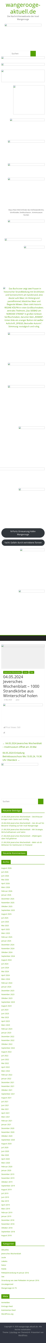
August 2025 (6, 914)
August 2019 (6, 1189)
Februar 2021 (6, 1120)
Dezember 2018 (7, 1220)
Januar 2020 (6, 1170)
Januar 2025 (6, 941)
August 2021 (6, 1098)
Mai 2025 (5, 925)
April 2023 (5, 1021)
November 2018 (7, 1224)
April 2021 (5, 1113)
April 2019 (5, 1205)
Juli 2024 (4, 964)
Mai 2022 (5, 1063)
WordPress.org (7, 1314)
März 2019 (5, 1208)
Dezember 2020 (7, 1128)
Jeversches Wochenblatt (12, 672)
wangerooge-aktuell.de (23, 8)
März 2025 (5, 933)
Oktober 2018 (6, 1228)
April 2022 (5, 1067)
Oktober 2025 (6, 906)
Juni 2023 (5, 1013)
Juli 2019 (4, 1193)
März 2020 (5, 1163)
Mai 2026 (5, 879)
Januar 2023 (6, 1032)
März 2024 (5, 979)
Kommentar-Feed (8, 1310)
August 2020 (6, 1143)
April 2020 (5, 1159)
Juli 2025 (4, 918)
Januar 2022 (6, 1078)
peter (18, 700)
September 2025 (8, 910)
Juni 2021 (5, 1105)
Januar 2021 (6, 1124)
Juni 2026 (5, 876)
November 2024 (7, 948)
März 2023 (5, 1025)
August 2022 (6, 1052)
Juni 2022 (5, 1059)
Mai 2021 (5, 1109)
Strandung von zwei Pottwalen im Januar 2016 (20, 1280)
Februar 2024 (6, 983)
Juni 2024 (5, 967)
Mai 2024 (5, 971)
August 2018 (6, 1235)
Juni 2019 (5, 1197)
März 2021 (5, 1117)
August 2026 (6, 868)
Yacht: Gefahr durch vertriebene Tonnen (23, 542)
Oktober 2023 (6, 998)
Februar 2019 (6, 1212)
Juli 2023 (4, 1010)
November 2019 (7, 1178)
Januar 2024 (6, 987)
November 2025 (7, 902)
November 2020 (7, 1132)
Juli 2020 (4, 1147)
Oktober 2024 (6, 952)
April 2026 (5, 883)
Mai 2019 (5, 1201)
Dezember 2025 (7, 899)
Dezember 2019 (7, 1174)
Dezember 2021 (7, 1082)
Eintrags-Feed (7, 1306)
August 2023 (6, 1006)
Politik (3, 1269)
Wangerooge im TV (9, 1288)
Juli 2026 (4, 872)
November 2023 (7, 994)
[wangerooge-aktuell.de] (3, 638)
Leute (25, 672)
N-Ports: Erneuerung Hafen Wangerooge (23, 533)
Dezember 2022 (7, 1036)
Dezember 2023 (7, 990)
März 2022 (5, 1071)
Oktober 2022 (6, 1044)
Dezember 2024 (7, 944)
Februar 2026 (6, 891)
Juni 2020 (5, 1151)
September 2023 (8, 1002)
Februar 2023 (6, 1029)
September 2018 (8, 1231)
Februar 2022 (6, 1075)
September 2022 (8, 1048)
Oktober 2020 (6, 1136)
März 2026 (5, 887)
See (31, 672)
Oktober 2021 (6, 1090)
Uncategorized (7, 1284)
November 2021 (7, 1086)
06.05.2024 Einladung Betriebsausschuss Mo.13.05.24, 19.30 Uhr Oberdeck (22, 756)
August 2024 (6, 960)
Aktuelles (5, 1250)
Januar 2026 (6, 895)
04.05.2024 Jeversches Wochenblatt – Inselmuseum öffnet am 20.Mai (22, 745)
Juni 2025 (5, 922)
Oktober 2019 (6, 1182)
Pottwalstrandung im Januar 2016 (15, 1273)
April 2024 (5, 975)
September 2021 (8, 1094)
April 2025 (5, 929)
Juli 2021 (4, 1101)
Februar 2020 (6, 1166)
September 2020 (8, 1140)
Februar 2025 (6, 937)
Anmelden (5, 1302)
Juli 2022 (4, 1055)
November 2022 (7, 1040)
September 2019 (8, 1186)
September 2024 (8, 956)
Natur (3, 1265)
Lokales (4, 1261)
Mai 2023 (5, 1017)
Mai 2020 (5, 1155)
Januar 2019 (6, 1216)
